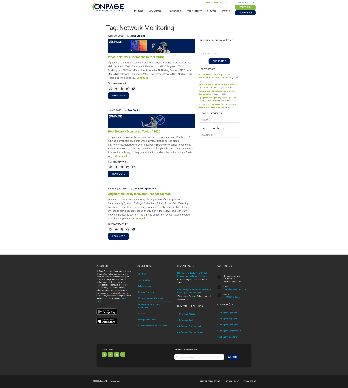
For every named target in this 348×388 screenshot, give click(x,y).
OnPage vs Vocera (186, 314)
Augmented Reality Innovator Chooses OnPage (139, 194)
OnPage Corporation (144, 188)
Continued (142, 77)
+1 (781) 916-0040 (231, 297)
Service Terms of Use (210, 381)
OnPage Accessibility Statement (152, 326)
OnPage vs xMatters (228, 337)
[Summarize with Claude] (122, 90)
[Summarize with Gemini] (116, 90)
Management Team (147, 320)
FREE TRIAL (245, 7)
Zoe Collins (134, 110)
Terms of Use (249, 381)
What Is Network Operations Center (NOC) (136, 57)
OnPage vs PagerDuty (228, 318)
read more (118, 95)
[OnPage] (108, 6)
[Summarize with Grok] (133, 90)
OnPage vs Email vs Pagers (190, 332)
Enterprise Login (145, 286)
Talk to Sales (144, 280)
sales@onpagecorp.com (234, 289)
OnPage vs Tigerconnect (189, 326)
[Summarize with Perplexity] (128, 90)
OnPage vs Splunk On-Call (230, 331)
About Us (142, 274)
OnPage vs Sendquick (228, 325)
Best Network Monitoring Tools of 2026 (134, 131)
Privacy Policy (231, 381)
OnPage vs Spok (185, 320)
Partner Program (146, 292)
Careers (141, 313)
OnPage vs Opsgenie (228, 312)
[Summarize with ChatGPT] (111, 90)
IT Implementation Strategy (150, 298)
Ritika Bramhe (137, 35)
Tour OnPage (245, 13)
